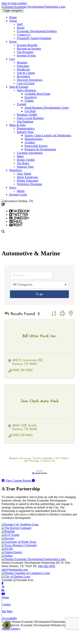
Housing (22, 62)
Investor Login (18, 194)
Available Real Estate (37, 93)
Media (21, 191)
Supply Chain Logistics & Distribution (48, 135)
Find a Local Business (30, 118)
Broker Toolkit (26, 159)
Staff (20, 24)
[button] (6, 314)
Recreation (23, 76)
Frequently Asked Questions (34, 38)
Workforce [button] (15, 170)
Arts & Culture (26, 73)
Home (13, 17)
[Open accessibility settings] (7, 625)
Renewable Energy (36, 145)
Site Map (7, 611)
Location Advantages (30, 152)
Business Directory (20, 458)
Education (23, 66)
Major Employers (27, 177)
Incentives (31, 97)
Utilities (29, 100)
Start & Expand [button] (18, 86)
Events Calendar (43, 458)
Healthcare (23, 69)
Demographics (26, 128)
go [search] (41, 294)
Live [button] (12, 59)
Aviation (30, 142)
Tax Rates (23, 163)
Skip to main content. (14, 3)
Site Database (25, 121)
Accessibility (9, 618)
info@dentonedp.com (15, 569)
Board (20, 27)
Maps (20, 156)
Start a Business (26, 90)
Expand (21, 104)
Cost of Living (26, 83)
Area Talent (24, 173)
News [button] (12, 187)
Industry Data (25, 132)
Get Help (30, 111)
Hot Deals (61, 458)
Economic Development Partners (37, 31)
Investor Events (26, 55)
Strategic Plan (25, 166)
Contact (6, 604)
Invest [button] (12, 41)
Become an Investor (29, 48)
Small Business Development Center (47, 107)
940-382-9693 (46, 566)
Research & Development (40, 149)
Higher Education (27, 180)
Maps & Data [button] (17, 125)
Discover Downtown (29, 79)
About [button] (13, 20)
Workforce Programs (29, 184)
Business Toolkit (27, 114)
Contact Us (23, 34)
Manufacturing (33, 139)
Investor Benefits (27, 45)
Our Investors (25, 52)
